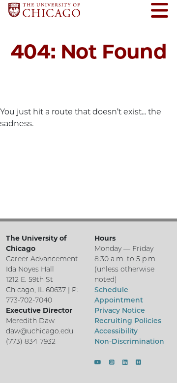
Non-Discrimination (129, 341)
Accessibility (116, 331)
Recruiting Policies (127, 320)
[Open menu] (159, 11)
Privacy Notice (119, 310)
